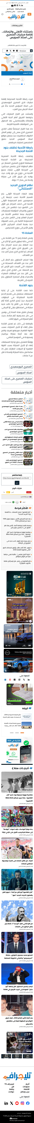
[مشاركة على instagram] (17, 5)
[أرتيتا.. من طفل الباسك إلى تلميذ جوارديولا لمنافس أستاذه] (17, 848)
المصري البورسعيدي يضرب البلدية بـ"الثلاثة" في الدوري (14, 461)
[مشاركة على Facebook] (28, 1103)
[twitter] (24, 680)
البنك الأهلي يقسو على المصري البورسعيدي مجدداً (13, 453)
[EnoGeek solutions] (17, 1119)
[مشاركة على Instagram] (22, 1103)
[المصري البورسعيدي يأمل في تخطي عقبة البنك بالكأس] (28, 416)
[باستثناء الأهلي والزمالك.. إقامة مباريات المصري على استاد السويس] (14, 50)
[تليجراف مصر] (15, 17)
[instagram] (19, 680)
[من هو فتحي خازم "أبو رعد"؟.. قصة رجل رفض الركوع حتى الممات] (17, 911)
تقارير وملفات (17, 25)
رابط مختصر (17, 475)
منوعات (26, 1086)
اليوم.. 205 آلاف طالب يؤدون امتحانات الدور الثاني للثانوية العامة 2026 (17, 549)
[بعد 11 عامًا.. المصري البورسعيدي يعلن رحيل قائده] (28, 408)
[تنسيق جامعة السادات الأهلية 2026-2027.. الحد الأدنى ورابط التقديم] (26, 725)
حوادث (11, 1092)
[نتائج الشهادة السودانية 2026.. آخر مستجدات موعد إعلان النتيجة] (26, 716)
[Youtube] (10, 680)
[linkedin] (29, 680)
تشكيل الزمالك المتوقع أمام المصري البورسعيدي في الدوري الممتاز (13, 438)
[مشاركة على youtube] (12, 6)
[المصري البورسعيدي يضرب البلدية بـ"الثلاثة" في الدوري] (28, 462)
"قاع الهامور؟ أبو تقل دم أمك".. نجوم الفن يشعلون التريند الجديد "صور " (17, 894)
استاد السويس (24, 373)
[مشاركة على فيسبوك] (15, 5)
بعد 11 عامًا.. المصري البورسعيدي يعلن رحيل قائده (12, 407)
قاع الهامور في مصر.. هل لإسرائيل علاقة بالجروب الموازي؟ (17, 562)
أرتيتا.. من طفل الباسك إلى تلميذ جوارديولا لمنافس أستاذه (17, 862)
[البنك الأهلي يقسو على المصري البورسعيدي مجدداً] (28, 454)
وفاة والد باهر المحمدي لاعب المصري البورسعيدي (13, 430)
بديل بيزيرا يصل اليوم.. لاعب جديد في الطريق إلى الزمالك (19, 542)
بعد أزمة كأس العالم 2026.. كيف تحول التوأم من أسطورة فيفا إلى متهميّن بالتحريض (19, 1020)
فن (13, 1086)
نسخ (17, 483)
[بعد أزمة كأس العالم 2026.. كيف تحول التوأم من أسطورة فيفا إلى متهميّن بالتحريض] (17, 1005)
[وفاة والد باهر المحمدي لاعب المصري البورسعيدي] (28, 431)
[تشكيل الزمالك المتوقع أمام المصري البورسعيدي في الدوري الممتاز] (28, 439)
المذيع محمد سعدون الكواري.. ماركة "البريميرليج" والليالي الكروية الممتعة (18, 956)
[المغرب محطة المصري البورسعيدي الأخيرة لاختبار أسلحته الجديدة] (28, 401)
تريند (25, 708)
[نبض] (5, 680)
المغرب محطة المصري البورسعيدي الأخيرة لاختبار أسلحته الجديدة (12, 400)
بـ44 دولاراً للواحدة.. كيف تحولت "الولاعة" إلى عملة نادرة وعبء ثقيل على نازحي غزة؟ (17, 831)
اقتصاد (26, 1089)
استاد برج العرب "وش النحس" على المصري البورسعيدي (12, 446)
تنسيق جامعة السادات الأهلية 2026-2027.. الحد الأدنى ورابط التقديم (12, 725)
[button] (22, 732)
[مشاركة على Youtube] (17, 1103)
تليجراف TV (9, 1084)
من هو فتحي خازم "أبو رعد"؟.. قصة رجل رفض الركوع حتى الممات (19, 925)
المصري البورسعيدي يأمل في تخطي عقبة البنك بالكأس (13, 415)
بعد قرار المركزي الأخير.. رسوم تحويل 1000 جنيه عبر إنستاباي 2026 (17, 520)
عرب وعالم (25, 1092)
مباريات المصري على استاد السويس (18, 380)
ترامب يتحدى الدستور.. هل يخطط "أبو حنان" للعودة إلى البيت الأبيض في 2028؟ (18, 988)
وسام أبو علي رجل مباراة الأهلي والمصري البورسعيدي (13, 423)
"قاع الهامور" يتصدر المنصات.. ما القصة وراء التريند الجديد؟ (18, 513)
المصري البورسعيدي (21, 367)
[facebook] (15, 680)
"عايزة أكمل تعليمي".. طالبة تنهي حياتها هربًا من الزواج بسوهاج (17, 555)
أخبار (27, 1084)
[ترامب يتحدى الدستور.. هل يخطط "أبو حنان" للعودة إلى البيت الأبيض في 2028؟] (17, 974)
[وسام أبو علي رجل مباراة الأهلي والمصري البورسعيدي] (28, 424)
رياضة (11, 1089)
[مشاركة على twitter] (19, 5)
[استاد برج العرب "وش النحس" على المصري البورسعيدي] (28, 447)
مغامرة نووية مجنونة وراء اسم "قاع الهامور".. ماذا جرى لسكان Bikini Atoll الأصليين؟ (18, 534)
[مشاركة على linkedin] (22, 5)
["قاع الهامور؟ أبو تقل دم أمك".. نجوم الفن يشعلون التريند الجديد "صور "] (17, 879)
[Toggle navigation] (29, 14)
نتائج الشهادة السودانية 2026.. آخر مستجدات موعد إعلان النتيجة (12, 715)
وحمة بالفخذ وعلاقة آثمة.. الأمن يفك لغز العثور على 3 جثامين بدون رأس (17, 526)
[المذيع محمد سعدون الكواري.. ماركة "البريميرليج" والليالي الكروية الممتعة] (17, 942)
